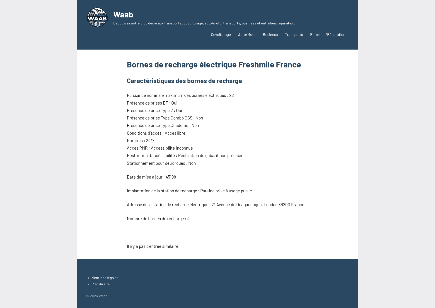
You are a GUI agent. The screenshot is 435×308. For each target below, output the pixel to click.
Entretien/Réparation (327, 34)
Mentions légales (105, 277)
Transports (294, 34)
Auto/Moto (247, 34)
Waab (123, 14)
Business (270, 34)
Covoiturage (221, 34)
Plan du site (101, 284)
